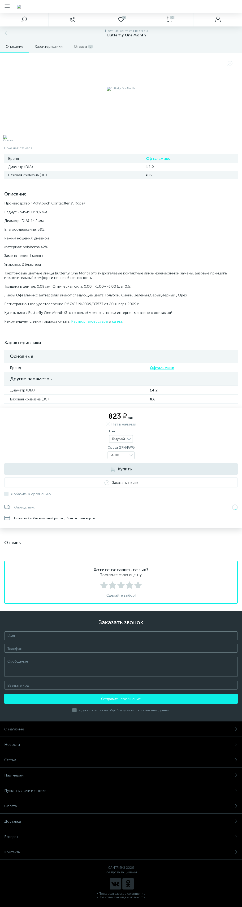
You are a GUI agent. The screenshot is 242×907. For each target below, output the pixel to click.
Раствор (78, 321)
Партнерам (14, 775)
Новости (12, 744)
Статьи (10, 760)
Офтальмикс (158, 158)
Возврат (11, 836)
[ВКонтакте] (115, 884)
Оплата (10, 806)
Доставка (12, 821)
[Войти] (218, 19)
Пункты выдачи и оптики (25, 790)
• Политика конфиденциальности (121, 897)
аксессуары (97, 321)
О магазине (14, 729)
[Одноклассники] (128, 884)
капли (116, 321)
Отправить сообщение (121, 699)
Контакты (12, 852)
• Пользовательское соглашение (121, 893)
